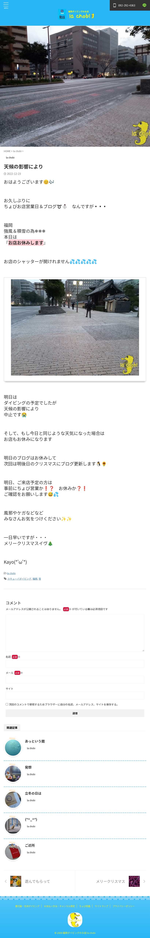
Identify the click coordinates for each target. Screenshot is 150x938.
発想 (28, 767)
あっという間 (35, 741)
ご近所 (30, 845)
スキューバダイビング (19, 578)
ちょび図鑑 (84, 906)
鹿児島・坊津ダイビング (27, 906)
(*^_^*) (31, 819)
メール (14, 672)
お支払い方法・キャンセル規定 (59, 906)
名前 (13, 657)
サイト (9, 688)
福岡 (35, 578)
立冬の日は (33, 793)
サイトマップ (101, 906)
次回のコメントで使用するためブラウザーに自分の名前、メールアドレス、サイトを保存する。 (64, 704)
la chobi (11, 573)
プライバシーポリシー (124, 906)
